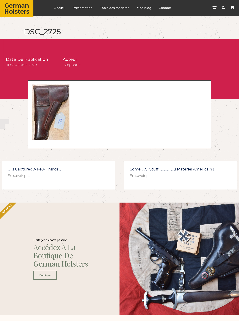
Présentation (82, 8)
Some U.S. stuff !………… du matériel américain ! (172, 169)
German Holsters (17, 8)
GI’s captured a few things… (34, 169)
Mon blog (144, 8)
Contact (165, 8)
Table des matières (114, 8)
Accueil (59, 8)
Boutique (44, 275)
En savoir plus (19, 176)
